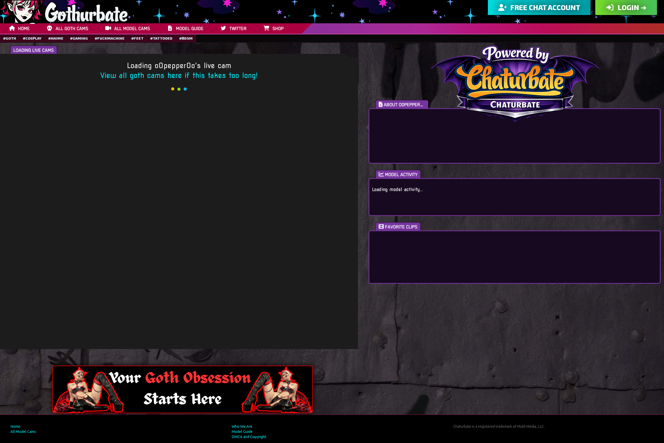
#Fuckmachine (110, 38)
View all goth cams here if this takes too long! (179, 75)
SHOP (278, 28)
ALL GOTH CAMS (72, 28)
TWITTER (238, 28)
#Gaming (79, 38)
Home (15, 426)
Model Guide (242, 432)
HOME (24, 28)
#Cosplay (32, 38)
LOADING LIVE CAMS (33, 50)
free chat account (544, 7)
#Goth (9, 38)
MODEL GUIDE (190, 28)
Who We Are (242, 426)
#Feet (137, 38)
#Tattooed (161, 38)
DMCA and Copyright (249, 437)
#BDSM (186, 38)
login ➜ (631, 7)
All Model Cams (23, 432)
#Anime (55, 38)
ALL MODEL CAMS (132, 28)
